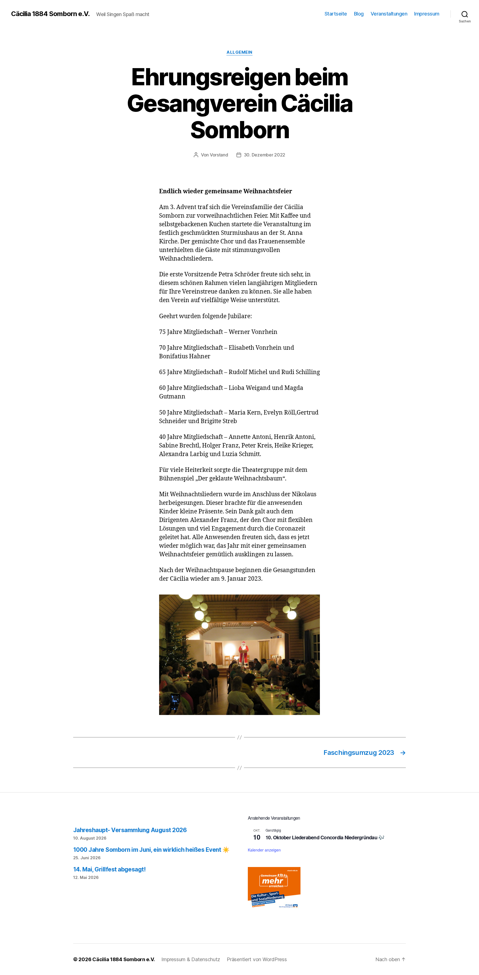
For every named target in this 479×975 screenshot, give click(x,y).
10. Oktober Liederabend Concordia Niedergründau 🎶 (325, 837)
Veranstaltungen (389, 14)
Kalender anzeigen (264, 850)
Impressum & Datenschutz (190, 959)
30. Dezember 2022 (264, 155)
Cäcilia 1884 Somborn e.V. (50, 14)
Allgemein (239, 52)
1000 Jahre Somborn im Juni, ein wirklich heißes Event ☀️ (151, 849)
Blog (359, 14)
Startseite (336, 14)
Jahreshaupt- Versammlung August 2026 (130, 830)
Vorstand (219, 155)
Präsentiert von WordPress (257, 959)
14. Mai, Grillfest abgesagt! (109, 869)
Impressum (426, 14)
